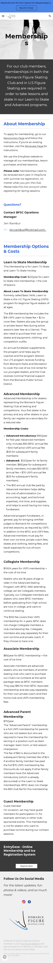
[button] (3, 16)
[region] (26, 6)
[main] (26, 39)
